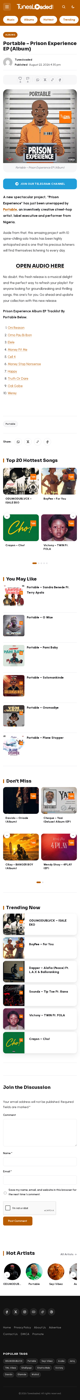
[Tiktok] (42, 1312)
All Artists (66, 1254)
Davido (8, 1374)
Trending (69, 19)
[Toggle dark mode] (73, 7)
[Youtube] (33, 1312)
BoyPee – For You (54, 498)
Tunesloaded (23, 59)
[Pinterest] (51, 1312)
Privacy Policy (22, 1327)
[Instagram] (24, 1312)
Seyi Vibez (47, 1361)
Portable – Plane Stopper (45, 737)
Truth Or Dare (18, 378)
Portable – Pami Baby (42, 647)
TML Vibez (10, 1368)
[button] (52, 79)
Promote (38, 1334)
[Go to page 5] (47, 563)
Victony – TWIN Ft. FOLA (47, 1015)
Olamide (21, 1374)
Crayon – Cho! (15, 545)
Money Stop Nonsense (24, 364)
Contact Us (10, 1334)
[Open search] (64, 7)
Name (7, 1153)
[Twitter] (15, 1312)
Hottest (48, 19)
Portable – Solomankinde (45, 677)
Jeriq (72, 1361)
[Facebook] (6, 1312)
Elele (11, 342)
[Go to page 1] (34, 563)
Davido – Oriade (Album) (16, 819)
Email (7, 1171)
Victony (59, 1368)
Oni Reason (16, 328)
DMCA (25, 1334)
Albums (29, 19)
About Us (40, 1327)
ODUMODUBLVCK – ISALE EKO (18, 500)
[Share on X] (45, 79)
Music (11, 19)
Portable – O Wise (40, 617)
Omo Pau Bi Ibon (20, 335)
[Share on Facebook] (60, 79)
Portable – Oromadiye (43, 707)
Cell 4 (12, 357)
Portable (10, 209)
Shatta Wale (43, 1368)
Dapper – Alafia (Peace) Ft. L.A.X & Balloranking (49, 970)
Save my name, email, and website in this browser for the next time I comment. (43, 1192)
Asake (61, 1361)
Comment (9, 1115)
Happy (12, 371)
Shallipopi (26, 1368)
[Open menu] (7, 7)
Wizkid (35, 1374)
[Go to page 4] (44, 563)
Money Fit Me (17, 350)
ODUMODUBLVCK (13, 1361)
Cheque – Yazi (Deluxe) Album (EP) (57, 819)
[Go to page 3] (41, 563)
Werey (12, 393)
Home (7, 1327)
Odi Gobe (15, 386)
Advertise (55, 1327)
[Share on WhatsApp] (37, 79)
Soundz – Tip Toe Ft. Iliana (48, 991)
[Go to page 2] (38, 563)
